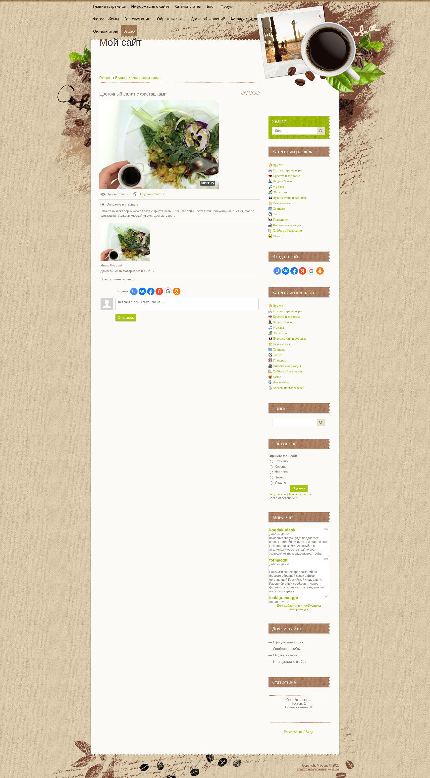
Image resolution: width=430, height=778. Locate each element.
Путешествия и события (290, 198)
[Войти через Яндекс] (159, 291)
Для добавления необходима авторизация (299, 607)
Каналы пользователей (288, 388)
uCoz (335, 769)
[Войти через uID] (134, 291)
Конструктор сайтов (312, 769)
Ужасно (280, 482)
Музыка (278, 187)
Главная (105, 78)
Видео (120, 78)
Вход (309, 732)
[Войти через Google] (168, 291)
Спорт (277, 214)
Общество (280, 192)
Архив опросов (300, 494)
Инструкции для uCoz (289, 661)
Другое (278, 165)
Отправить (126, 317)
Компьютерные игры (287, 170)
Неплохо (281, 472)
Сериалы (279, 208)
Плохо (279, 477)
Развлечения (281, 203)
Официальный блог (288, 642)
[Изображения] (125, 242)
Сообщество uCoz (287, 648)
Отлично (281, 461)
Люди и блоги (282, 181)
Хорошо (280, 466)
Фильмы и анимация (287, 225)
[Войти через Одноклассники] (176, 291)
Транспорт (280, 219)
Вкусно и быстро (152, 194)
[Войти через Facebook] (151, 291)
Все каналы (281, 382)
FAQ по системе (285, 655)
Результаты (277, 494)
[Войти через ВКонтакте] (142, 291)
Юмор (277, 236)
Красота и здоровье (286, 176)
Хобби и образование (144, 78)
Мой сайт (120, 42)
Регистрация (293, 732)
